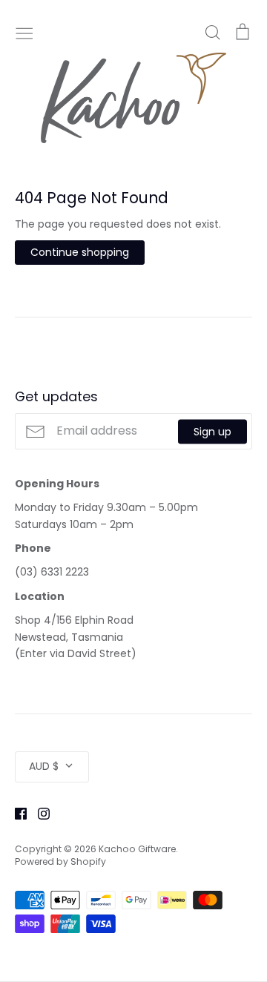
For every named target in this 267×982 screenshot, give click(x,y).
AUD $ (44, 766)
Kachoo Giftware (137, 849)
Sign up (212, 431)
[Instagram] (38, 812)
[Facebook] (15, 812)
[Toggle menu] (24, 32)
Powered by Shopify (60, 861)
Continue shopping (79, 252)
